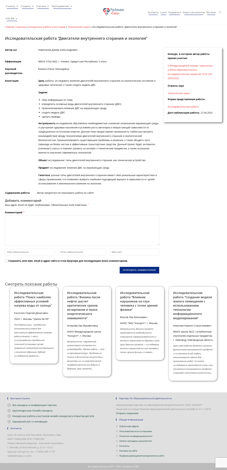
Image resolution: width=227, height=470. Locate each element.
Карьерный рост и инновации (29, 421)
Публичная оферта (129, 426)
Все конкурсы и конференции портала (34, 405)
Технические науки (79, 26)
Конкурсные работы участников (46, 26)
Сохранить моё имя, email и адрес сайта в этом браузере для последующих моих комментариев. (68, 260)
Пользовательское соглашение (135, 431)
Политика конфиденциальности (135, 436)
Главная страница (15, 26)
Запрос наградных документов (135, 440)
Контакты (124, 445)
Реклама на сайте (128, 450)
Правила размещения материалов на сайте (141, 455)
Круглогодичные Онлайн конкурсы (32, 410)
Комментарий (14, 212)
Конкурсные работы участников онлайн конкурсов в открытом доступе (53, 416)
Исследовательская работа (183, 106)
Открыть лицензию (127, 413)
